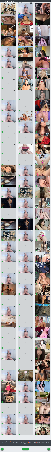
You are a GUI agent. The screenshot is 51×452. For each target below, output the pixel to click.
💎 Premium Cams (17, 442)
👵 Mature (21, 441)
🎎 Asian (2, 441)
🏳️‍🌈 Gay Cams (8, 442)
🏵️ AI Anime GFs (30, 442)
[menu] (2, 449)
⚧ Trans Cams (12, 442)
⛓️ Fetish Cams (22, 442)
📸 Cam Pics (47, 442)
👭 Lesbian (46, 441)
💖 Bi (49, 441)
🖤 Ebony (5, 441)
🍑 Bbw (37, 441)
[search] (48, 449)
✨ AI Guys (34, 442)
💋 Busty (43, 441)
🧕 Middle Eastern (16, 441)
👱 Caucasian (12, 441)
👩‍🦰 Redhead (34, 441)
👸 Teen (24, 441)
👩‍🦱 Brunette (30, 441)
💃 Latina (8, 441)
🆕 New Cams (4, 442)
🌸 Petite (40, 441)
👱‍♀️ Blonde (27, 441)
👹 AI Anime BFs (38, 442)
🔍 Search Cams (26, 443)
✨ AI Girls (26, 442)
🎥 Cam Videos (43, 442)
